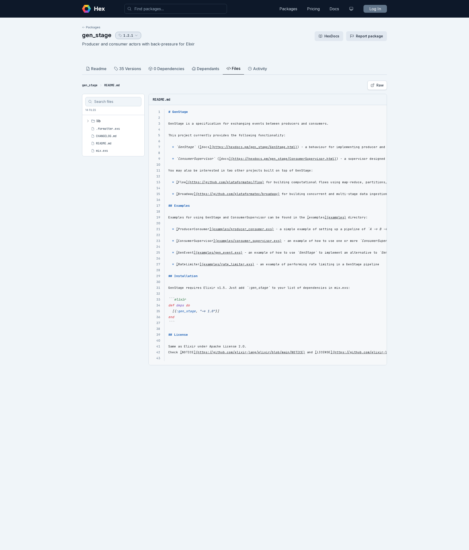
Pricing (313, 8)
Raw (380, 85)
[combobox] (175, 9)
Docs (334, 8)
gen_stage (96, 35)
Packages (288, 8)
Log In (375, 8)
